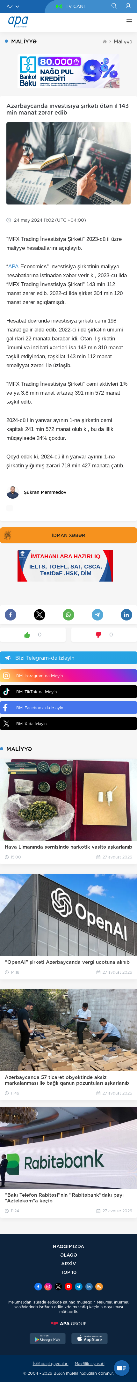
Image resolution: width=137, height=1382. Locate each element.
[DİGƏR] (127, 22)
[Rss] (99, 1287)
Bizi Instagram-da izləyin (39, 675)
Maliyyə (123, 42)
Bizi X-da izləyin (31, 723)
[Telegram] (79, 1287)
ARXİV (68, 1263)
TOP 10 (68, 1272)
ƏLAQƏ (68, 1255)
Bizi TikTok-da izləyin (36, 691)
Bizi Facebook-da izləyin (39, 707)
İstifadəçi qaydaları (50, 1363)
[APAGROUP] (68, 1323)
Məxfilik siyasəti (90, 1363)
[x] (58, 1287)
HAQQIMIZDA (68, 1246)
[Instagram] (48, 1287)
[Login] (128, 6)
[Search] (113, 6)
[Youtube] (68, 1287)
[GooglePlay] (48, 1339)
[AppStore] (89, 1339)
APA (13, 267)
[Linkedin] (89, 1287)
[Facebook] (38, 1287)
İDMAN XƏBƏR (68, 535)
